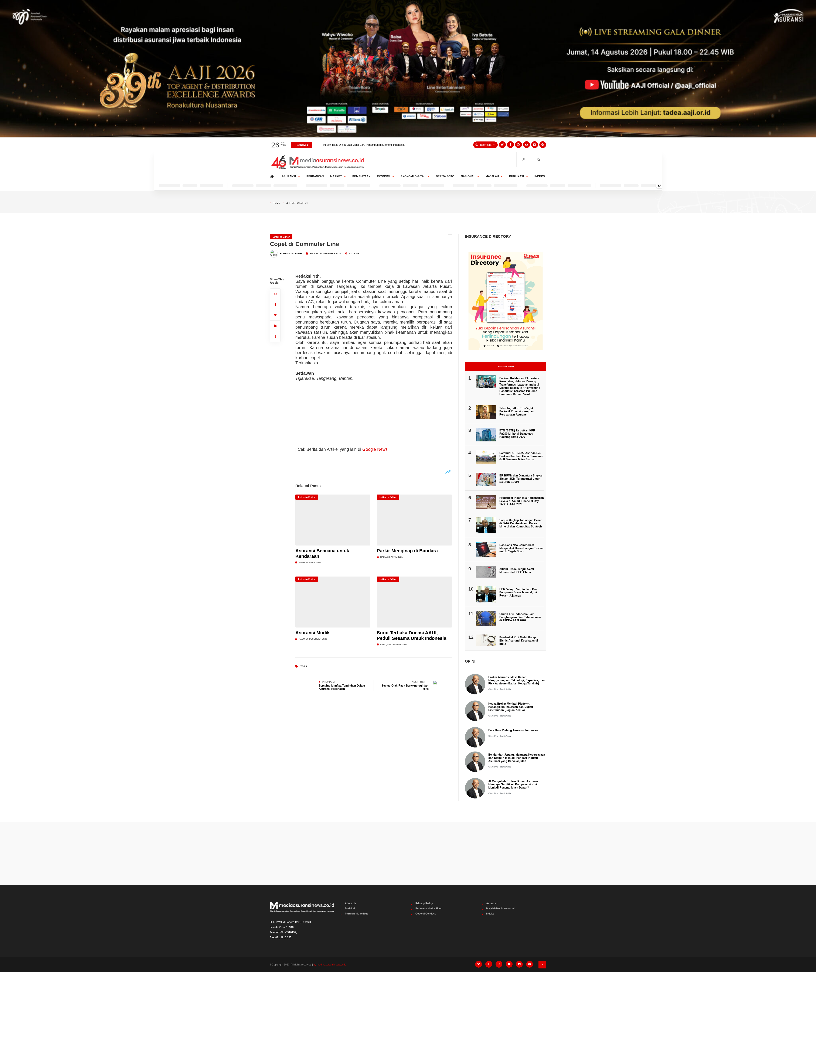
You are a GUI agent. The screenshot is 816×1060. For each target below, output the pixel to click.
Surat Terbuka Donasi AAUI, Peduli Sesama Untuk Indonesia (411, 635)
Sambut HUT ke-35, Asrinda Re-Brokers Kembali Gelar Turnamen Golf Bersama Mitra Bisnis (521, 456)
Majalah (492, 176)
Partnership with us (356, 913)
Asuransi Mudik (312, 632)
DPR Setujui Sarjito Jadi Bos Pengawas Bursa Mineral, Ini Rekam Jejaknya (518, 592)
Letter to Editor (297, 202)
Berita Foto (445, 176)
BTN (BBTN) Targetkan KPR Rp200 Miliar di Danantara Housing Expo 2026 (366, 144)
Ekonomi (383, 176)
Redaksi (350, 908)
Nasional (468, 176)
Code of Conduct (425, 913)
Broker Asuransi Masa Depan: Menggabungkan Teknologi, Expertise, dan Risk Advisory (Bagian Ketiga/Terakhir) (516, 680)
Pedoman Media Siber (428, 908)
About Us (350, 903)
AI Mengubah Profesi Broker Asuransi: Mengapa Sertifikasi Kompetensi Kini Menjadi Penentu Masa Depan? (513, 784)
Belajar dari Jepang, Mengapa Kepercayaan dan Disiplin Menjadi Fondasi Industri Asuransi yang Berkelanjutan (516, 758)
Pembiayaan (361, 176)
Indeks (539, 176)
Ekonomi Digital (413, 176)
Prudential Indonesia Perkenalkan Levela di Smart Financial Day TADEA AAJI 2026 (521, 501)
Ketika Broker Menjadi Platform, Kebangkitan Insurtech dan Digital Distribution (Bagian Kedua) (510, 707)
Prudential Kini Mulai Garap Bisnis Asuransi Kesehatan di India (518, 640)
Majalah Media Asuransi (500, 908)
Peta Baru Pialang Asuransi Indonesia (513, 730)
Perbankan (315, 176)
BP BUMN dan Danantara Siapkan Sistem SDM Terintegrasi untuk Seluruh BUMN (521, 478)
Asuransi (289, 176)
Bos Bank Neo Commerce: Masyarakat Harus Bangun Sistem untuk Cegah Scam (521, 548)
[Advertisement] (408, 853)
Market (336, 176)
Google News (375, 449)
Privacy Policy (424, 903)
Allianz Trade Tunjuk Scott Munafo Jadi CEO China (516, 570)
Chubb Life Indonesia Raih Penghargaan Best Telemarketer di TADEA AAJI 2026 (520, 617)
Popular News (505, 366)
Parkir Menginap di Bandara (407, 550)
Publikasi (516, 176)
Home (272, 175)
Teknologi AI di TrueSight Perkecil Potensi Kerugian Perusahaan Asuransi (516, 411)
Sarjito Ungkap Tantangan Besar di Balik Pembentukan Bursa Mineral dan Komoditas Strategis (521, 523)
